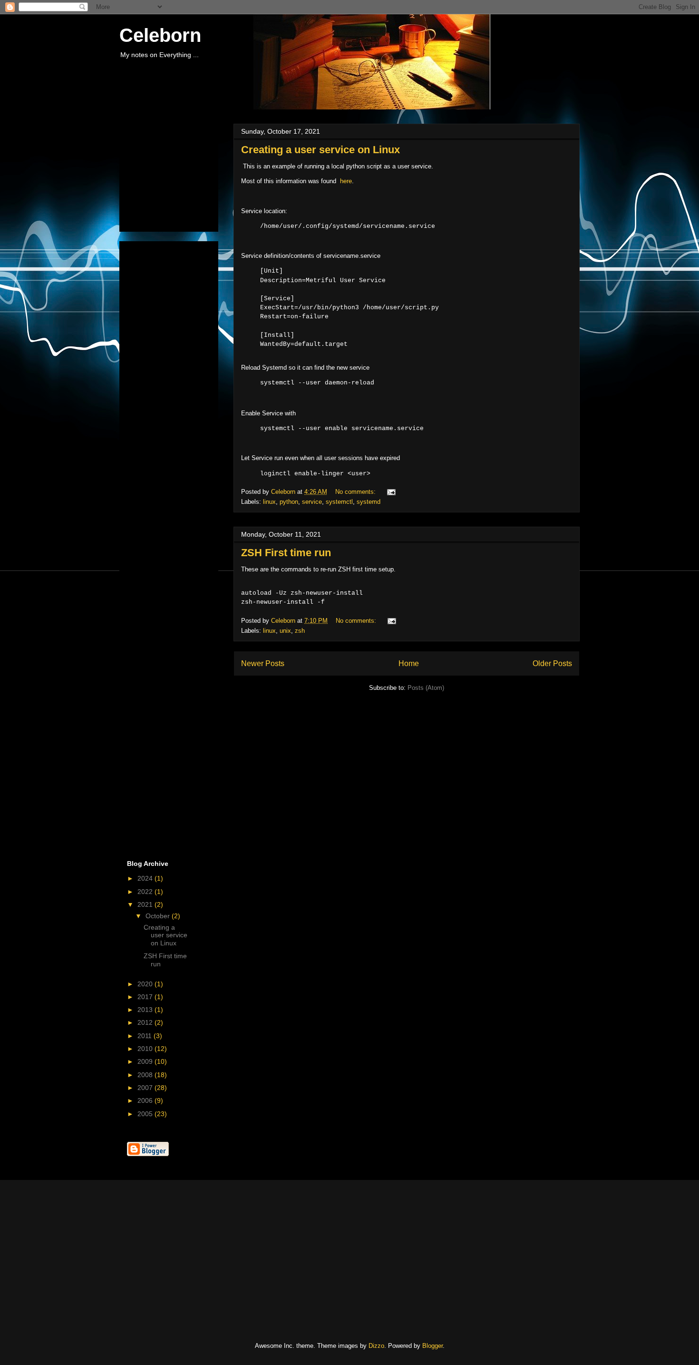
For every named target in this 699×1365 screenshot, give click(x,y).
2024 (146, 878)
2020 (146, 984)
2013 (146, 1009)
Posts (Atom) (426, 687)
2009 (146, 1061)
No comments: (356, 491)
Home (408, 663)
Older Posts (552, 663)
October (159, 916)
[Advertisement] (174, 175)
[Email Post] (391, 491)
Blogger (432, 1345)
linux (269, 501)
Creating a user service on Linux (320, 150)
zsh (300, 630)
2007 (146, 1087)
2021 (146, 904)
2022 (146, 891)
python (289, 501)
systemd (368, 501)
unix (285, 630)
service (312, 501)
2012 (146, 1022)
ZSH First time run (286, 553)
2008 (146, 1075)
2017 (146, 997)
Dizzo (376, 1345)
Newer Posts (262, 663)
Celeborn (160, 35)
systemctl (339, 501)
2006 (146, 1100)
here (346, 181)
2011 (145, 1036)
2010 (146, 1048)
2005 (146, 1114)
